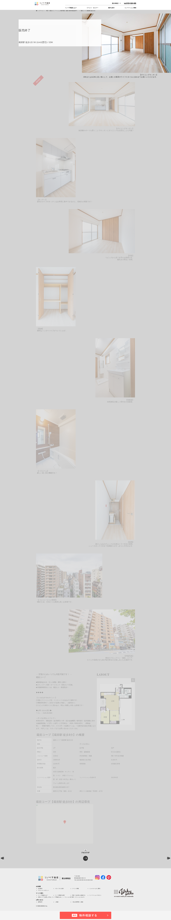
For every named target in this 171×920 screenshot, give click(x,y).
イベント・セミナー (92, 7)
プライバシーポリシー (43, 890)
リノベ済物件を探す (60, 895)
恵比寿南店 (115, 3)
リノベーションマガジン (95, 895)
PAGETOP (85, 853)
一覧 (85, 858)
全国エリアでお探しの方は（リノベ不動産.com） (50, 897)
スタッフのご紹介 (59, 888)
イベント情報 (75, 888)
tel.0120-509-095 (130, 3)
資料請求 (40, 902)
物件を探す (111, 7)
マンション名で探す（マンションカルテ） (74, 897)
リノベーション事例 (130, 7)
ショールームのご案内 (94, 888)
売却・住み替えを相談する (78, 895)
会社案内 (40, 888)
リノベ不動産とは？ (71, 7)
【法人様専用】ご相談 (77, 902)
